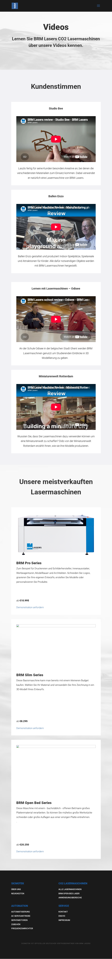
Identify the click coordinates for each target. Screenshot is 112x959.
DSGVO (61, 916)
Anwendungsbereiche (70, 897)
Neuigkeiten (17, 893)
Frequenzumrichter (22, 928)
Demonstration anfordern (30, 607)
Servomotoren (19, 920)
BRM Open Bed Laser (68, 893)
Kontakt (63, 912)
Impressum (64, 920)
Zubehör (15, 924)
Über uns (16, 889)
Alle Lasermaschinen (70, 889)
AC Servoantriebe (20, 916)
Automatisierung (20, 912)
